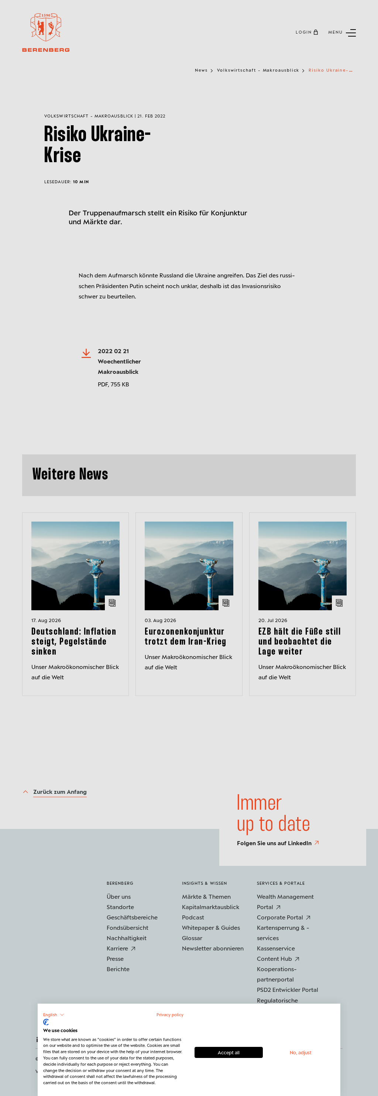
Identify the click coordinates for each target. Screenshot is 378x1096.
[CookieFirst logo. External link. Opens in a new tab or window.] (46, 1022)
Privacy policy (170, 1014)
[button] (53, 1015)
